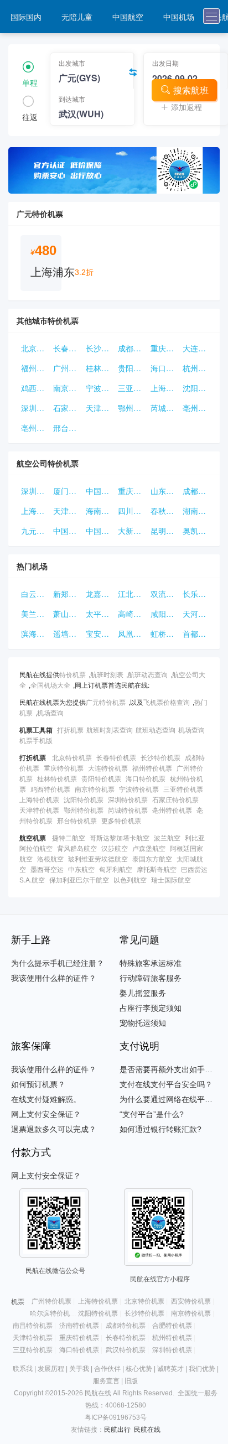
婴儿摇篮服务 (143, 993)
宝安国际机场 (99, 633)
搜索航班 (191, 90)
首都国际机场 (196, 633)
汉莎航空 (114, 848)
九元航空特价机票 (35, 530)
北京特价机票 (35, 348)
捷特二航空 (68, 837)
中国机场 (178, 16)
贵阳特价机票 (132, 367)
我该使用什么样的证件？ (53, 978)
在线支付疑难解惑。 (46, 1099)
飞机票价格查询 (166, 702)
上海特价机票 (164, 387)
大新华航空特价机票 (132, 530)
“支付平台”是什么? (152, 1114)
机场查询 (50, 712)
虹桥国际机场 (164, 633)
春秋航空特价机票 (164, 510)
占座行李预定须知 (151, 1008)
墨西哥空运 (47, 869)
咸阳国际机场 (164, 613)
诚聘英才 (170, 1369)
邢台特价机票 (67, 427)
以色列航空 (130, 879)
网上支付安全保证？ (46, 1114)
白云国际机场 (35, 593)
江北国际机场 (132, 593)
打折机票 (70, 729)
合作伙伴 (107, 1369)
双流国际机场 (164, 593)
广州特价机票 (67, 367)
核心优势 (139, 1369)
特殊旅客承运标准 (151, 963)
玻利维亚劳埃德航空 (98, 858)
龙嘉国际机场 (99, 593)
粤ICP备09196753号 (116, 1417)
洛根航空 (50, 858)
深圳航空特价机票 (35, 490)
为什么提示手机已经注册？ (57, 963)
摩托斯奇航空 (157, 869)
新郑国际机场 (67, 593)
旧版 (131, 1381)
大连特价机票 (196, 348)
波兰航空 (167, 837)
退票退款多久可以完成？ (53, 1129)
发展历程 (51, 1369)
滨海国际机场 (35, 633)
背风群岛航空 (77, 848)
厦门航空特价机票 (67, 490)
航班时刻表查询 (109, 729)
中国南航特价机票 (99, 530)
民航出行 (117, 1429)
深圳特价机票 (35, 407)
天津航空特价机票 (67, 510)
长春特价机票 (67, 348)
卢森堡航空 (148, 848)
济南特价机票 (79, 1325)
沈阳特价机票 (196, 387)
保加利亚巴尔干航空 (79, 879)
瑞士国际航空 (171, 879)
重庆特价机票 (164, 348)
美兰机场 (35, 613)
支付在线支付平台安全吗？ (166, 1084)
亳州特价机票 (196, 407)
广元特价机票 (106, 702)
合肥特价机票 (172, 1325)
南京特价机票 (67, 387)
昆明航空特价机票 (164, 530)
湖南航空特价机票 (196, 510)
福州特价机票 (35, 367)
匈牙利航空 (115, 869)
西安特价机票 (191, 1301)
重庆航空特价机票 (132, 490)
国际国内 (26, 16)
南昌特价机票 (33, 1325)
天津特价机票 (99, 407)
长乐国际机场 (196, 593)
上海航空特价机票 (35, 510)
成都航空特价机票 (196, 490)
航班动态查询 (148, 674)
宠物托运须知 (143, 1023)
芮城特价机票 (164, 407)
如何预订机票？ (38, 1084)
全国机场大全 (50, 684)
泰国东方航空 (152, 858)
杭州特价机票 (196, 367)
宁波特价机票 (99, 387)
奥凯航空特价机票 (196, 530)
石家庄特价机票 (67, 407)
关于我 (79, 1369)
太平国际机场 (99, 613)
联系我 (23, 1369)
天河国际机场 (196, 613)
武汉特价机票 (126, 1350)
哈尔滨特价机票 (53, 1313)
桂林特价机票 (99, 367)
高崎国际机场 (132, 613)
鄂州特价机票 (132, 407)
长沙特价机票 (99, 348)
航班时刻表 (106, 674)
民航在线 (147, 1429)
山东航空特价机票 (164, 490)
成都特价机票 (132, 348)
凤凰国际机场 (132, 633)
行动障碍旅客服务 (151, 978)
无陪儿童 (76, 16)
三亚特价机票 (132, 387)
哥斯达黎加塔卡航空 (119, 837)
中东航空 (81, 869)
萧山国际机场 (67, 613)
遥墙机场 (67, 633)
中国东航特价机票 (99, 490)
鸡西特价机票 (35, 387)
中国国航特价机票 (67, 530)
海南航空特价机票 (99, 510)
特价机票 (72, 674)
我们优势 (202, 1369)
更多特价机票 (121, 820)
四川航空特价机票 (132, 510)
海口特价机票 (164, 367)
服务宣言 (106, 1381)
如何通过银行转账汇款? (160, 1129)
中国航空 (127, 16)
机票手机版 (36, 740)
